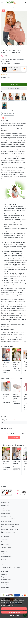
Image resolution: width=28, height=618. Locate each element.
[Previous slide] (4, 492)
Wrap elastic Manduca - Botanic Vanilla (6, 365)
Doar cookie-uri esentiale (14, 612)
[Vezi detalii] (3, 359)
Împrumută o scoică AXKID (8, 532)
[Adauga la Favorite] (9, 359)
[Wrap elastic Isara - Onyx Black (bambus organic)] (17, 97)
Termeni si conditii (5, 511)
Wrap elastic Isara (18, 420)
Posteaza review (14, 437)
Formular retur (5, 505)
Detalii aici (23, 69)
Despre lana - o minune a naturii (9, 529)
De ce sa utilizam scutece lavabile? (10, 524)
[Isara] (21, 495)
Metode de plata (5, 544)
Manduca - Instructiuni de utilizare (10, 527)
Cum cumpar (4, 539)
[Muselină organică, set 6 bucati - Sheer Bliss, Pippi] (17, 386)
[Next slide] (24, 361)
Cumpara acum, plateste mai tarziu (14, 69)
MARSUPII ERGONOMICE (6, 7)
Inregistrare (4, 577)
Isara (15, 423)
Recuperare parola (6, 579)
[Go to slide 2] (9, 45)
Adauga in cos (14, 84)
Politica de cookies (15, 602)
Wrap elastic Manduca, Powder (16, 364)
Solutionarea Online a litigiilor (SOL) (10, 567)
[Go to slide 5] (14, 45)
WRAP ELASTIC (18, 7)
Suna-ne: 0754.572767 (10, 113)
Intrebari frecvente (6, 556)
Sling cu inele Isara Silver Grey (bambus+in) (6, 397)
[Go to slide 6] (16, 45)
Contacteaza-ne (5, 554)
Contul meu (4, 574)
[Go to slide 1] (7, 45)
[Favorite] (22, 2)
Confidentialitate (5, 513)
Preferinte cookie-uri (14, 615)
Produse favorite (5, 585)
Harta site (3, 559)
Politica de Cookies (6, 521)
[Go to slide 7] (18, 45)
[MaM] (6, 495)
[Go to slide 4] (13, 45)
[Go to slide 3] (11, 45)
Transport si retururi (6, 547)
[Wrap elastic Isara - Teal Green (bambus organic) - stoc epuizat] (4, 105)
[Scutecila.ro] (11, 2)
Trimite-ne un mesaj (9, 115)
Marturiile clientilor (6, 516)
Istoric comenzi (5, 582)
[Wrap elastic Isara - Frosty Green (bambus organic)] (4, 97)
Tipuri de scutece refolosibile (8, 519)
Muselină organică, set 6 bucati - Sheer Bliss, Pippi (16, 398)
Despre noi (4, 508)
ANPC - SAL (4, 565)
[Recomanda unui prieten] (6, 118)
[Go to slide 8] (20, 45)
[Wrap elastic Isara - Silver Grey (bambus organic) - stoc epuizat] (24, 97)
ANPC (3, 562)
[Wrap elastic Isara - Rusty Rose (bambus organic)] (10, 97)
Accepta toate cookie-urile (14, 609)
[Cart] (25, 2)
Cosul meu (4, 542)
